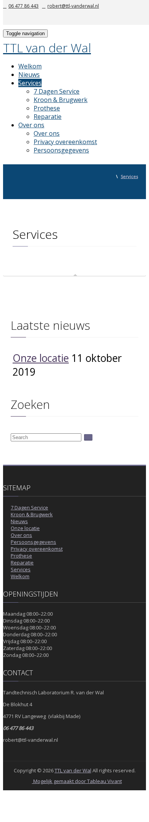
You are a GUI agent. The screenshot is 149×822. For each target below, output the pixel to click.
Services (30, 83)
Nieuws (29, 74)
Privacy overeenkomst (65, 142)
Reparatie (48, 116)
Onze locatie (41, 358)
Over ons (31, 125)
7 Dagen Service (56, 91)
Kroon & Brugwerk (60, 100)
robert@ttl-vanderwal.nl (73, 6)
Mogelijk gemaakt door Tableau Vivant (77, 781)
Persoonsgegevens (61, 150)
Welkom (30, 66)
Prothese (47, 108)
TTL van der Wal (47, 47)
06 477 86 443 (23, 6)
